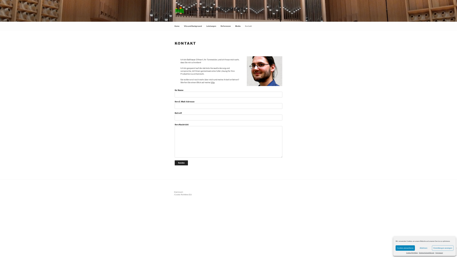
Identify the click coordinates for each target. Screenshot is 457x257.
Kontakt (248, 26)
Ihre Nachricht (182, 125)
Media (238, 26)
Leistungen (211, 26)
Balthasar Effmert (216, 9)
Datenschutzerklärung (426, 253)
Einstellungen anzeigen (442, 248)
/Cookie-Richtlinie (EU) (183, 195)
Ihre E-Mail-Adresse (184, 102)
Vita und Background (193, 26)
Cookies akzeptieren (405, 248)
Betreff (178, 113)
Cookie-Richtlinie (412, 253)
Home (176, 26)
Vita (212, 82)
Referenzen (226, 26)
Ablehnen (423, 248)
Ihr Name (179, 90)
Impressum (439, 253)
